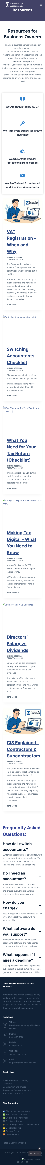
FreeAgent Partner (14, 1121)
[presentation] (22, 211)
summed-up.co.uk (17, 1054)
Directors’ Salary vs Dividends (17, 643)
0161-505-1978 (16, 1037)
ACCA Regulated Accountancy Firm (22, 1124)
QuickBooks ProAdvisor (17, 1118)
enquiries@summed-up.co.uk (22, 1062)
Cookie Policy (12, 1134)
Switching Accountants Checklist (20, 356)
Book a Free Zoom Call (13, 1093)
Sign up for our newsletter (18, 1111)
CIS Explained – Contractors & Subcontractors (23, 749)
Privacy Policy (12, 1131)
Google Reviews (13, 1128)
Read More (13, 305)
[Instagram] (22, 1162)
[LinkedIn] (27, 1162)
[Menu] (41, 5)
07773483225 (16, 1045)
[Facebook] (18, 1162)
